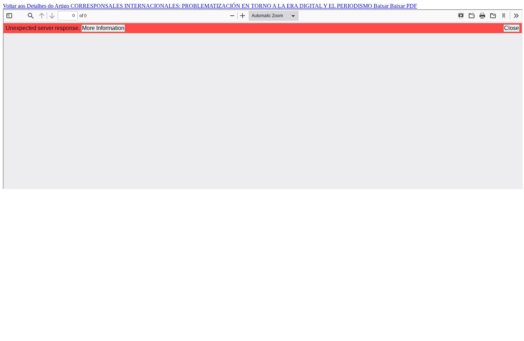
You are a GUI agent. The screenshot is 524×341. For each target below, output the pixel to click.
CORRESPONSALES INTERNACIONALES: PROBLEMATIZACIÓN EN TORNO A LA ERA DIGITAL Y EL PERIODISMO (222, 6)
